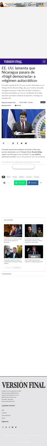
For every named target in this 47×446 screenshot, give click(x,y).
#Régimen (21, 177)
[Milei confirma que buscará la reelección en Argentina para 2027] (34, 251)
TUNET (27, 442)
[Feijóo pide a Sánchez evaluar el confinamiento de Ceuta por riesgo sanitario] (13, 251)
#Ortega (15, 177)
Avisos (3, 418)
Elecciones (29, 177)
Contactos (4, 412)
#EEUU (8, 177)
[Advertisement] (23, 31)
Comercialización (6, 415)
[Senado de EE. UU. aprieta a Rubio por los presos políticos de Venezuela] (13, 230)
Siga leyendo (23, 166)
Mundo (43, 102)
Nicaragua (36, 177)
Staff (3, 410)
